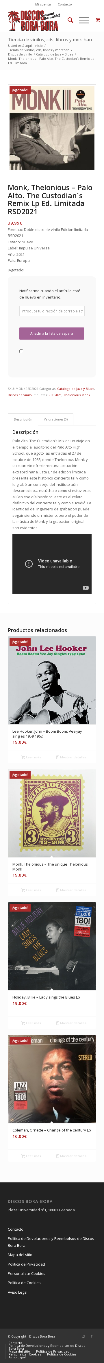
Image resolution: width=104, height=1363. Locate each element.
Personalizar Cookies (26, 1273)
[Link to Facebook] (92, 1336)
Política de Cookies (24, 1282)
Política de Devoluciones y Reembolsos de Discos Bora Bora (51, 1242)
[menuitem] (43, 4)
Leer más (33, 757)
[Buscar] (67, 20)
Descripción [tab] (23, 419)
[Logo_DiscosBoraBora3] (43, 20)
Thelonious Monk (76, 395)
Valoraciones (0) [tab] (56, 419)
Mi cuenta (43, 4)
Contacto (65, 4)
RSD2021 (55, 395)
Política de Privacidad (26, 1264)
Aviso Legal (17, 1292)
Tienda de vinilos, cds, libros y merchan (50, 39)
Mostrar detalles (72, 757)
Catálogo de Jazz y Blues (75, 388)
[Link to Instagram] (83, 1336)
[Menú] (81, 20)
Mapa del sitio (20, 1254)
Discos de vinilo (20, 395)
